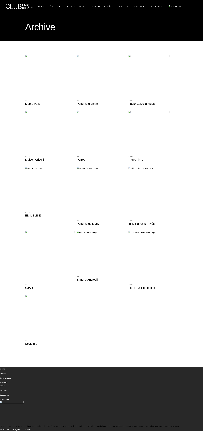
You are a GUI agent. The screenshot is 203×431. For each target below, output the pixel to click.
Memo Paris (32, 103)
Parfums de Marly (88, 223)
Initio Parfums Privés (142, 223)
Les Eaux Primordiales (143, 287)
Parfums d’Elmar (87, 103)
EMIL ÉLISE (33, 215)
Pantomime (136, 159)
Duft (27, 100)
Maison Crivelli (34, 159)
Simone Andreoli (87, 279)
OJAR (29, 287)
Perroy (81, 159)
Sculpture (31, 343)
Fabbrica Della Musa (142, 103)
